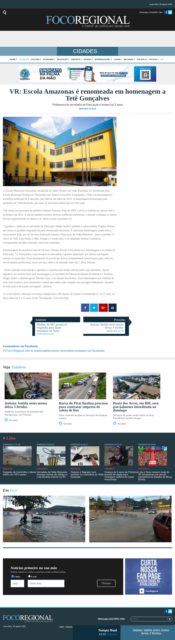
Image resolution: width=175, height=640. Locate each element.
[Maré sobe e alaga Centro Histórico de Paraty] (44, 541)
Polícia (153, 59)
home (12, 59)
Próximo (106, 583)
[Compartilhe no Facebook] (85, 308)
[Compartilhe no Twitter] (94, 308)
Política (141, 59)
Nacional (129, 59)
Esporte (75, 59)
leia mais (13, 420)
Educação (62, 59)
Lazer (117, 59)
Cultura (35, 59)
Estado (87, 59)
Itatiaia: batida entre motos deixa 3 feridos (151, 632)
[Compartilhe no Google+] (103, 308)
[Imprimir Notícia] (113, 308)
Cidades (23, 59)
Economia (48, 59)
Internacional (102, 59)
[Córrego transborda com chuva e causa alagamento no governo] (130, 541)
